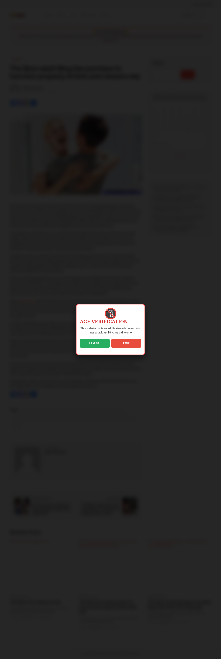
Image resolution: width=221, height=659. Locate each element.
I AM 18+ (95, 343)
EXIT (126, 343)
